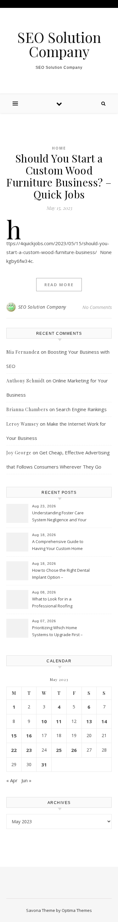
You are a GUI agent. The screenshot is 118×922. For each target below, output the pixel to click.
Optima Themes (77, 910)
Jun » (26, 780)
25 (59, 750)
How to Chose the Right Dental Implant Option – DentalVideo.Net (61, 574)
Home (59, 148)
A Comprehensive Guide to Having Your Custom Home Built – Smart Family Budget (57, 546)
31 (44, 764)
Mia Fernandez (23, 352)
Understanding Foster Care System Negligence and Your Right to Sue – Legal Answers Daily (59, 517)
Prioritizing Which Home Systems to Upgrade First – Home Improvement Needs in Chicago (60, 632)
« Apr (12, 780)
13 (89, 721)
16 (29, 735)
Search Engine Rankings (81, 409)
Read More (59, 284)
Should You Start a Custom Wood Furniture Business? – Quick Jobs (59, 176)
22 (14, 750)
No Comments (97, 307)
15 (14, 735)
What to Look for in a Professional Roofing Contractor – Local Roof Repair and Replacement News (61, 603)
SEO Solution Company (59, 44)
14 (104, 721)
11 (59, 721)
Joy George (18, 453)
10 (44, 721)
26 (74, 750)
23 (29, 750)
